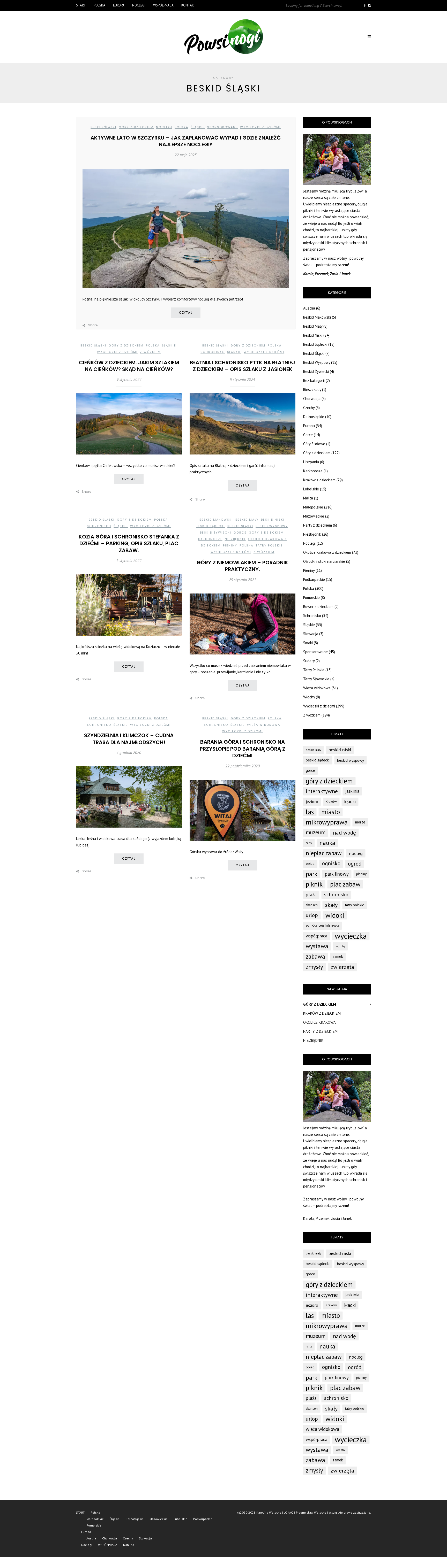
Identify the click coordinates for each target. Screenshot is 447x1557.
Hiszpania (311, 461)
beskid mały (313, 750)
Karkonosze (210, 539)
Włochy (309, 697)
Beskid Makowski (216, 520)
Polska (99, 5)
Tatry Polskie (269, 545)
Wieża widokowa (263, 725)
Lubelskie (311, 489)
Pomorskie (311, 597)
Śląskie (198, 127)
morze (360, 822)
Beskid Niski (273, 520)
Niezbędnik (235, 539)
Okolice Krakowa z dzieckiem (327, 552)
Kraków (331, 801)
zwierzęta (342, 966)
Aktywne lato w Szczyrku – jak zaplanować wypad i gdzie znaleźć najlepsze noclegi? (186, 141)
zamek (338, 956)
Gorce (240, 532)
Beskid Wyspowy (272, 526)
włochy (340, 946)
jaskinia (352, 791)
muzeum (315, 832)
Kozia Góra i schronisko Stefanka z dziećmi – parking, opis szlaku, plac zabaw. (129, 543)
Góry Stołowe (314, 443)
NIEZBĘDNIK (313, 1040)
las (310, 812)
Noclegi (138, 5)
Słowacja (310, 633)
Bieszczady (312, 389)
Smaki (308, 642)
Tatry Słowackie (316, 678)
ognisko (331, 863)
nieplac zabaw (323, 853)
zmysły (314, 966)
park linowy (337, 874)
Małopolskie (313, 507)
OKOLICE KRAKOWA (319, 1022)
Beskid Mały (247, 520)
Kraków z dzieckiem (319, 479)
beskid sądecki (318, 760)
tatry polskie (354, 904)
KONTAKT (188, 5)
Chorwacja (312, 398)
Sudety (309, 660)
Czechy (309, 407)
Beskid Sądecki (210, 526)
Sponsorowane (222, 127)
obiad (310, 863)
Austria (309, 308)
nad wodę (344, 832)
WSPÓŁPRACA (163, 5)
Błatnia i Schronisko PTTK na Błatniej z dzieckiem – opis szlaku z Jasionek (242, 366)
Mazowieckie (313, 516)
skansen (312, 905)
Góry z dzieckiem (136, 127)
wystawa (317, 946)
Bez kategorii (314, 380)
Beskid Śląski (103, 127)
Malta (308, 498)
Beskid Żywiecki (215, 532)
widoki (334, 915)
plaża (311, 894)
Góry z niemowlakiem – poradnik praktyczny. (242, 566)
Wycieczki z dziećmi (260, 127)
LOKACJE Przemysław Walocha (305, 1512)
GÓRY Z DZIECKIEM (319, 1004)
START (81, 5)
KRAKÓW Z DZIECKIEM (322, 1013)
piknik (314, 884)
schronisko (336, 894)
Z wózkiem (150, 352)
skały (331, 904)
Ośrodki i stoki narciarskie (324, 561)
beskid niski (340, 750)
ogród (354, 863)
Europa (118, 5)
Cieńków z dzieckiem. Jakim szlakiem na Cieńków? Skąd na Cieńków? (129, 366)
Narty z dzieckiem (317, 525)
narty (309, 843)
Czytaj (185, 312)
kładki (350, 801)
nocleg (356, 853)
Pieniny (230, 545)
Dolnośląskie (313, 416)
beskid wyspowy (350, 760)
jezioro (312, 801)
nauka (327, 842)
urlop (312, 915)
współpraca (316, 936)
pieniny (361, 874)
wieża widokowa (322, 925)
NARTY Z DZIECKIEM (320, 1031)
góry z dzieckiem (329, 781)
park (311, 874)
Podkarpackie (314, 579)
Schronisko (212, 352)
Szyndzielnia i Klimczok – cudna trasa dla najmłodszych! (129, 739)
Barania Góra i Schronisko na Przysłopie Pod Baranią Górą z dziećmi (242, 748)
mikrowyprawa (327, 822)
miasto (330, 812)
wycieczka (351, 936)
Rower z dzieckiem (318, 606)
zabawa (315, 956)
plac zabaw (345, 884)
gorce (310, 770)
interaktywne (322, 791)
